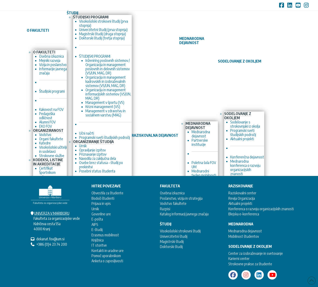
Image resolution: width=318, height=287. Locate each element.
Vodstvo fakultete (173, 203)
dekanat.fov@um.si (50, 239)
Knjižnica (97, 240)
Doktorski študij (171, 246)
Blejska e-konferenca (243, 214)
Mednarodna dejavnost (245, 231)
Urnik (95, 208)
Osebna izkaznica (172, 193)
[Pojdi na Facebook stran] (233, 275)
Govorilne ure (101, 214)
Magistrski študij (172, 241)
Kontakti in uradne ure (107, 250)
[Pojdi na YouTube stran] (272, 275)
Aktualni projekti (240, 203)
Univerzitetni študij (173, 236)
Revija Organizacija (241, 198)
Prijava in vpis (101, 203)
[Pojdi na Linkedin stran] (259, 275)
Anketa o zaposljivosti (107, 261)
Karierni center (239, 258)
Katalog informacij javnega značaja (184, 214)
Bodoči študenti (102, 198)
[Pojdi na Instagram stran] (246, 275)
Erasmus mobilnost (105, 235)
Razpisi (165, 208)
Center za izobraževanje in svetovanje (255, 253)
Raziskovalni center (242, 193)
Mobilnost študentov (243, 236)
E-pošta (97, 219)
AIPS (94, 224)
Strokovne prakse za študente (250, 264)
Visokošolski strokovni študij (180, 231)
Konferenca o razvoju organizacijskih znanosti (261, 208)
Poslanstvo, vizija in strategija (181, 198)
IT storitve (99, 245)
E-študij (97, 229)
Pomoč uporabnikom (106, 255)
